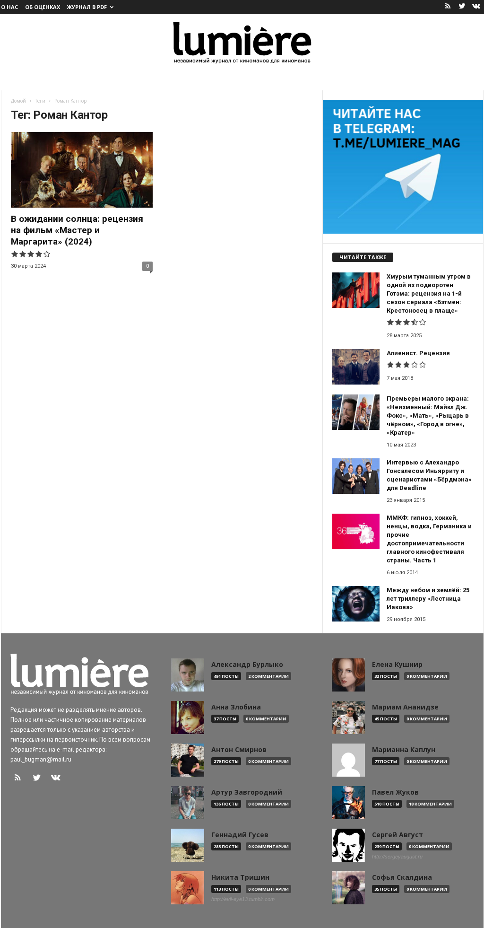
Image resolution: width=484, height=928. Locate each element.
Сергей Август (397, 835)
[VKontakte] (476, 7)
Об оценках (42, 6)
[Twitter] (462, 7)
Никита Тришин (240, 877)
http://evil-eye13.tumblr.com (243, 899)
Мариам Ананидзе (405, 707)
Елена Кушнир (397, 664)
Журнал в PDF (87, 6)
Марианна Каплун (403, 749)
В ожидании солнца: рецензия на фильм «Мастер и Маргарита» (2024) (77, 230)
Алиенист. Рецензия (418, 353)
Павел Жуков (395, 792)
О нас (9, 6)
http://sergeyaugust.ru (397, 856)
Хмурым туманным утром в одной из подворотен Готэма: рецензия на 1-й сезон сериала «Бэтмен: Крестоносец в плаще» (429, 293)
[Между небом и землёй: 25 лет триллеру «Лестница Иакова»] (356, 604)
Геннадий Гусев (239, 835)
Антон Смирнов (239, 749)
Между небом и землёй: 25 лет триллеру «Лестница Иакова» (428, 599)
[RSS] (448, 7)
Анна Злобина (236, 707)
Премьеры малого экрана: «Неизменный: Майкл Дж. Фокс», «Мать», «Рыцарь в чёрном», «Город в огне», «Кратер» (428, 415)
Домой (18, 100)
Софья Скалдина (402, 877)
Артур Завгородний (246, 792)
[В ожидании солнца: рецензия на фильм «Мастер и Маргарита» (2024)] (82, 170)
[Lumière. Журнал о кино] (242, 42)
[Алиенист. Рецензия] (356, 367)
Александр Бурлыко (247, 664)
